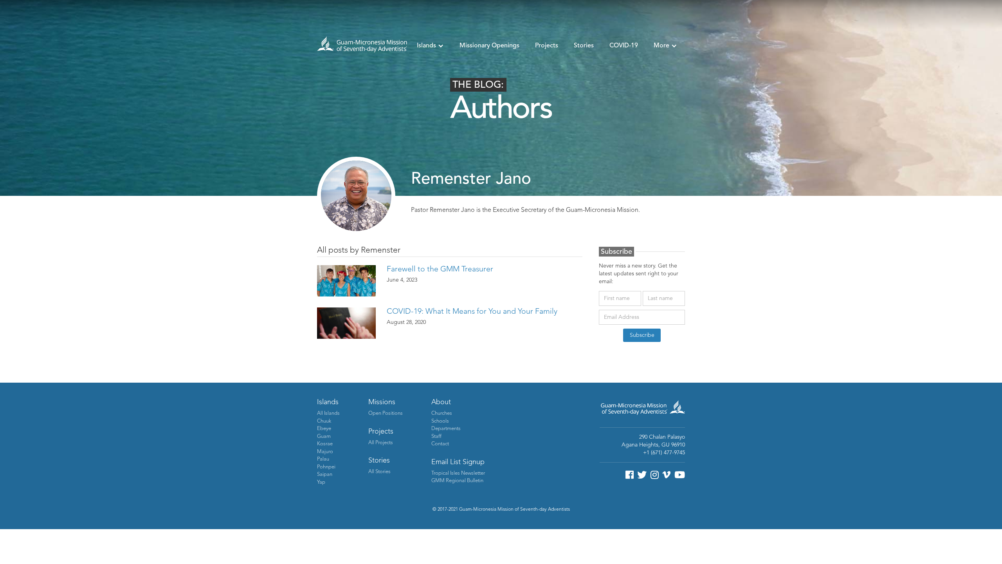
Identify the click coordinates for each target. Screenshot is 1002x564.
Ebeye (324, 428)
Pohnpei (326, 467)
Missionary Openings (489, 46)
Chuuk (324, 421)
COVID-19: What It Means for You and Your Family (472, 312)
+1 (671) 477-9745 (664, 453)
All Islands (328, 413)
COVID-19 (623, 46)
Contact (440, 443)
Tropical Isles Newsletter (458, 473)
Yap (321, 482)
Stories (584, 46)
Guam (324, 436)
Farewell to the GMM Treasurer (440, 269)
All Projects (380, 442)
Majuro (325, 451)
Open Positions (385, 413)
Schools (440, 421)
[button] (430, 46)
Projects (546, 46)
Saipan (324, 474)
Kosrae (325, 443)
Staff (436, 436)
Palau (323, 459)
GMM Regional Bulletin (457, 480)
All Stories (379, 471)
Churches (441, 413)
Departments (446, 428)
